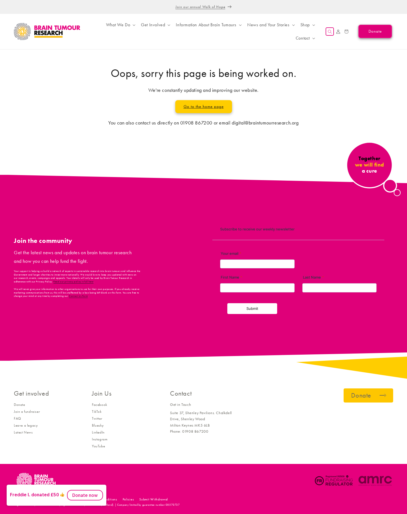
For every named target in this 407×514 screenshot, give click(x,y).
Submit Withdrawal (153, 499)
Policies (128, 499)
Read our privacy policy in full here (73, 281)
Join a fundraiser (27, 411)
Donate (19, 405)
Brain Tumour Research (44, 499)
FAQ (17, 418)
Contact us (72, 499)
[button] (120, 25)
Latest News (23, 432)
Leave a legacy (26, 425)
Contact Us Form (78, 296)
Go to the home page (204, 106)
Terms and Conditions (101, 499)
